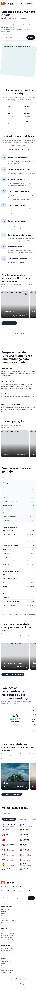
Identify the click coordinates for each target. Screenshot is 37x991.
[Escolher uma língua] (21, 3)
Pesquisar (31, 898)
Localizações (4, 916)
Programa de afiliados (7, 966)
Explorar (30, 37)
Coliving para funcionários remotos (10, 940)
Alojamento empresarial (7, 933)
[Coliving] (7, 3)
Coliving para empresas (7, 931)
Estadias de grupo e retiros (8, 935)
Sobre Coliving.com (6, 961)
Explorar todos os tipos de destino (11, 794)
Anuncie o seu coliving (7, 948)
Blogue (3, 963)
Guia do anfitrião (5, 950)
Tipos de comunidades (7, 918)
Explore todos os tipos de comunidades (13, 674)
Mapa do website (17, 988)
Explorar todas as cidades (9, 323)
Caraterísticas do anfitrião (8, 953)
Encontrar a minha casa (7, 909)
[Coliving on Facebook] (12, 979)
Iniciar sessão (29, 3)
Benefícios (4, 911)
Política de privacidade (7, 970)
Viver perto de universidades (8, 920)
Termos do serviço (6, 972)
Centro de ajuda (5, 968)
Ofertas (3, 913)
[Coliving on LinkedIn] (25, 979)
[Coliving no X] (20, 979)
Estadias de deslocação (7, 937)
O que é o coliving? (6, 922)
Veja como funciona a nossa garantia (18, 149)
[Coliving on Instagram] (16, 979)
